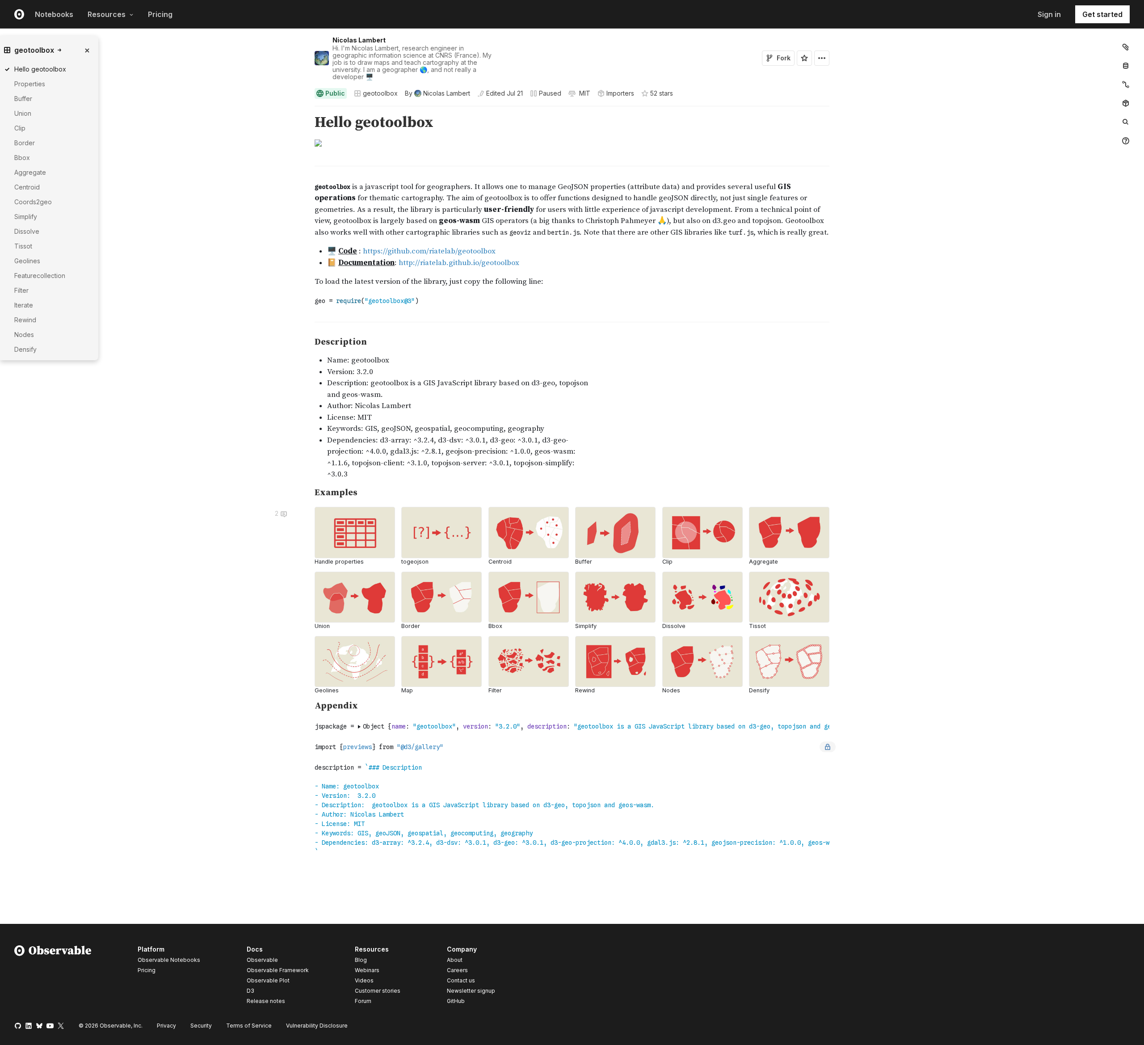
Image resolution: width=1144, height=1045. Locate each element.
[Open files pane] (1125, 47)
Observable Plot (268, 980)
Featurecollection (39, 275)
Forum (363, 1001)
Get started (1102, 14)
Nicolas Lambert (359, 40)
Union (22, 113)
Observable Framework (278, 970)
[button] (304, 110)
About (455, 960)
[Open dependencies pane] (1125, 103)
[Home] (53, 976)
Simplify (25, 216)
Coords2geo (33, 202)
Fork (784, 58)
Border (24, 143)
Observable (262, 960)
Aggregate (30, 172)
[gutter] (154, 122)
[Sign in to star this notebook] (804, 58)
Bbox (22, 157)
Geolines (27, 261)
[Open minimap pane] (1125, 84)
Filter (21, 290)
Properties (29, 84)
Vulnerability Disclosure (317, 1025)
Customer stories (377, 990)
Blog (361, 960)
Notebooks (54, 14)
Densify (25, 349)
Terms (249, 1025)
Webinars (367, 970)
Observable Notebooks (169, 960)
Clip (19, 128)
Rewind (25, 320)
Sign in (1049, 14)
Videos (364, 980)
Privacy (166, 1025)
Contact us (461, 981)
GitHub (456, 1001)
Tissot (23, 246)
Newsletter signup (471, 991)
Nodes (24, 334)
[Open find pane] (1125, 122)
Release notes (266, 1001)
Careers (457, 970)
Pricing (160, 14)
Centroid (27, 187)
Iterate (23, 305)
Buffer (23, 98)
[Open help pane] (1125, 140)
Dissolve (26, 231)
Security (201, 1025)
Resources (107, 14)
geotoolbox (380, 93)
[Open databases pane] (1125, 65)
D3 (250, 990)
